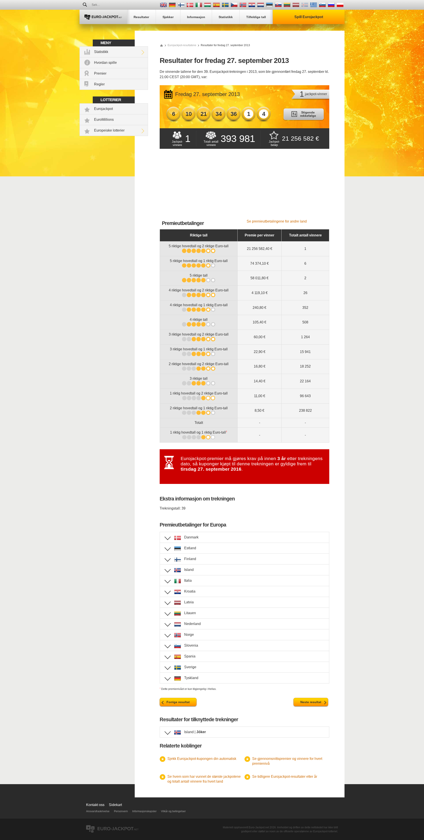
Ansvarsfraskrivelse (98, 811)
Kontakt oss (95, 805)
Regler (99, 84)
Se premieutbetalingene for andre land (277, 221)
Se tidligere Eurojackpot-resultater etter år (284, 776)
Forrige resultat (178, 702)
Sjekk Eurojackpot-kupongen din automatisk (201, 759)
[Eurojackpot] (103, 17)
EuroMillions (104, 119)
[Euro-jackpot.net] (161, 45)
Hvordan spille (105, 62)
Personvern (121, 811)
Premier (100, 73)
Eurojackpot (103, 109)
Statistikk (101, 52)
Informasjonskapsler (144, 811)
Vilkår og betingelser (173, 811)
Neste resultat (310, 702)
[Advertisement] (244, 186)
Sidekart (115, 805)
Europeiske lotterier (109, 130)
